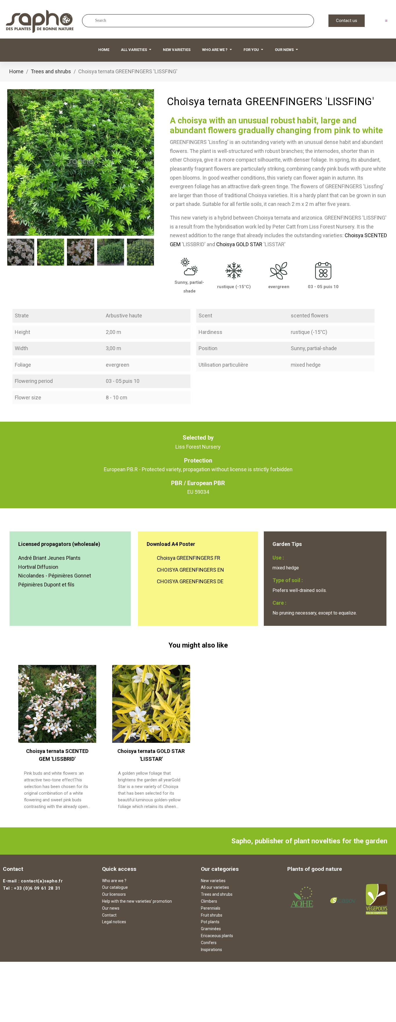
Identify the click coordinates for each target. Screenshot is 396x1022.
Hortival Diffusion (38, 567)
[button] (346, 20)
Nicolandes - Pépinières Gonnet (54, 576)
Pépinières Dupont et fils (46, 585)
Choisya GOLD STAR (239, 244)
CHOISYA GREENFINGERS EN (190, 570)
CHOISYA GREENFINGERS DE (190, 581)
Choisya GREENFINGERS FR (188, 558)
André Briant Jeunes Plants (49, 558)
